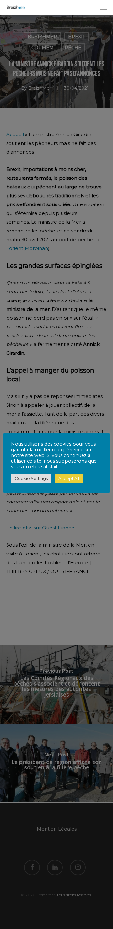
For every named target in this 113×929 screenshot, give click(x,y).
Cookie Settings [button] (31, 478)
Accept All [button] (68, 478)
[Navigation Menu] (103, 7)
